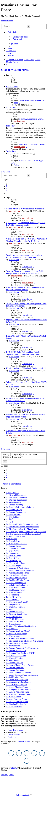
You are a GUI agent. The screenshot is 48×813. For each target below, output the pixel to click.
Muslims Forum (24, 741)
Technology (11, 151)
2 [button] (6, 186)
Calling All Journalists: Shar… (31, 119)
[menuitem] (19, 37)
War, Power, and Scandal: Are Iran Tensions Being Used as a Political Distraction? (24, 256)
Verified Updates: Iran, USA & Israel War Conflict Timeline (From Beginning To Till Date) (26, 240)
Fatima (16, 165)
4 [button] (6, 191)
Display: (6, 454)
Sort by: (24, 454)
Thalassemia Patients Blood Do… (32, 100)
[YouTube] (42, 753)
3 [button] (6, 188)
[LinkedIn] (26, 761)
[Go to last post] (34, 218)
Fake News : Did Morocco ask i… (33, 144)
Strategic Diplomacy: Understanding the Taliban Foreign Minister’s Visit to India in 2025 (25, 272)
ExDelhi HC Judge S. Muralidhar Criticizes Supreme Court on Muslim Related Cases (23, 353)
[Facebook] (11, 753)
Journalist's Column (14, 107)
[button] (7, 193)
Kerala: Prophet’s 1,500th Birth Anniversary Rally (26, 368)
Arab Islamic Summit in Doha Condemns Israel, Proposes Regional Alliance (25, 288)
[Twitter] (19, 753)
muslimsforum (19, 121)
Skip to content (7, 20)
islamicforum (14, 260)
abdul (16, 103)
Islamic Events (12, 86)
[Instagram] (26, 753)
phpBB (14, 768)
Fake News (10, 126)
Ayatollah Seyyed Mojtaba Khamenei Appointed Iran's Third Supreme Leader (25, 224)
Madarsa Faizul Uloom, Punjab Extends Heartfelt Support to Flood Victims (26, 415)
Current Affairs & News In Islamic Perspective (25, 209)
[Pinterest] (34, 753)
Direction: (7, 457)
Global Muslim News (15, 69)
